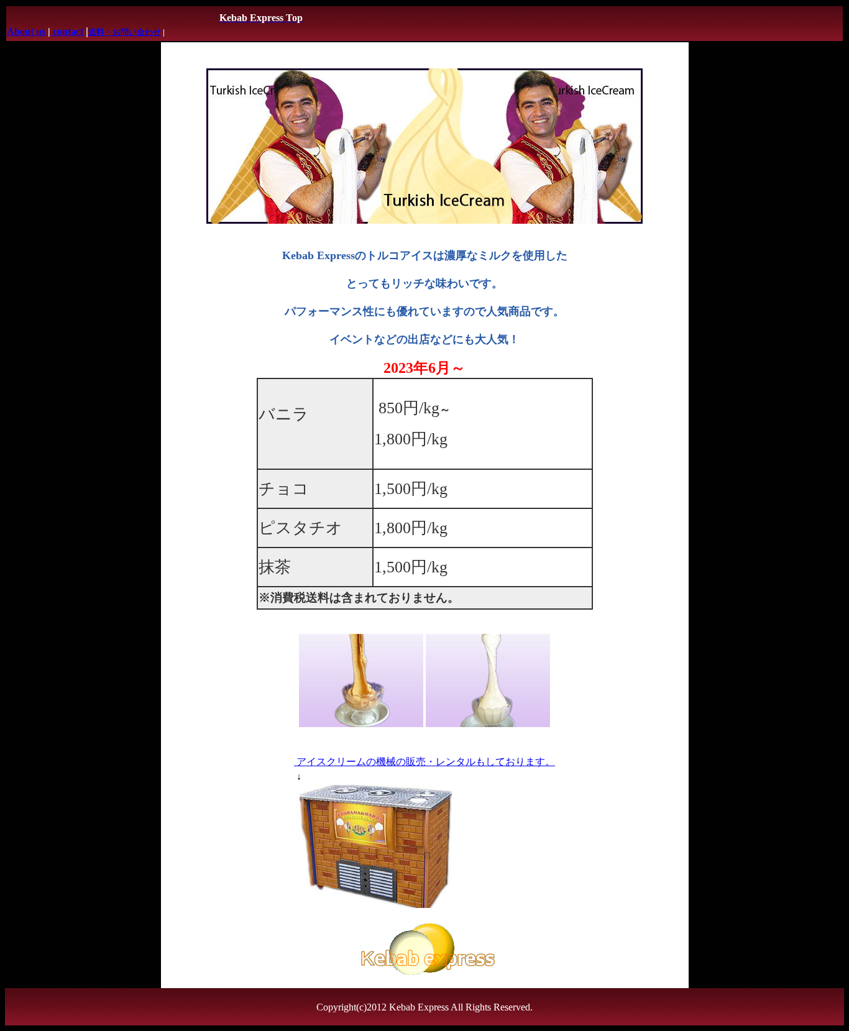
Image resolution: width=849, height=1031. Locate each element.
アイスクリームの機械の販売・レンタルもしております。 (424, 761)
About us (26, 31)
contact (66, 31)
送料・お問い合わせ (124, 32)
